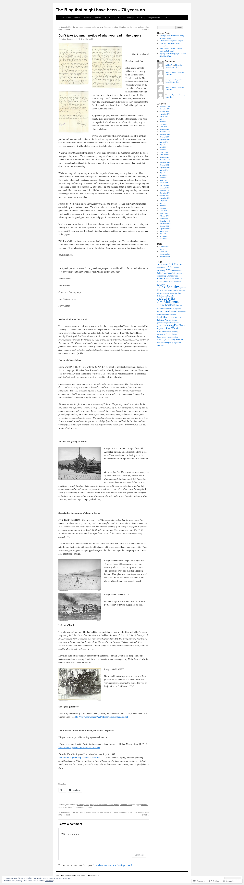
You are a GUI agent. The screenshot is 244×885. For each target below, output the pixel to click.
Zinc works (160, 345)
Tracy (167, 72)
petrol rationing (162, 323)
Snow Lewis (161, 337)
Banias (179, 270)
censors (181, 273)
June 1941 (163, 205)
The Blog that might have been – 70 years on (100, 10)
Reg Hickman (161, 329)
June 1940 (163, 236)
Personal (87, 17)
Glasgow (160, 293)
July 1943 (163, 144)
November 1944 (165, 109)
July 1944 (163, 119)
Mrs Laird (178, 317)
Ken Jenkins (167, 305)
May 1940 (163, 239)
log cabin (178, 308)
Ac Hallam (162, 264)
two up (171, 343)
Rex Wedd (172, 328)
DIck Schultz (168, 286)
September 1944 (165, 114)
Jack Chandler (166, 298)
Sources (77, 17)
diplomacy (182, 288)
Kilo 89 (179, 306)
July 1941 (163, 203)
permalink (88, 807)
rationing (169, 325)
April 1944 (163, 126)
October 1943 (164, 137)
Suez (168, 337)
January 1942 (164, 188)
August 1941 (164, 200)
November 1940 (165, 223)
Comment (139, 855)
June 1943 (163, 147)
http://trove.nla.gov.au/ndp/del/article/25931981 (79, 747)
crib (179, 281)
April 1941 (163, 211)
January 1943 (164, 157)
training (165, 342)
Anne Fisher (167, 267)
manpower (181, 311)
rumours (161, 331)
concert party (162, 281)
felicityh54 (89, 39)
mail (168, 311)
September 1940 (165, 228)
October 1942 (164, 165)
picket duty (170, 323)
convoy (176, 281)
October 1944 (164, 111)
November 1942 (165, 162)
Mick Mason (163, 317)
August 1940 (164, 231)
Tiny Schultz (177, 339)
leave (171, 308)
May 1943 (163, 149)
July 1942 (163, 172)
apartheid (176, 267)
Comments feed (165, 254)
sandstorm (168, 332)
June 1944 (163, 121)
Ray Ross (179, 325)
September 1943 (165, 139)
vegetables (177, 342)
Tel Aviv (168, 340)
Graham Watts (168, 293)
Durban (160, 290)
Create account (164, 246)
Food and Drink (100, 17)
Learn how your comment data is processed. (112, 865)
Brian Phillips (172, 273)
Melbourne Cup (162, 314)
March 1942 (164, 183)
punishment (160, 326)
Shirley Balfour (171, 334)
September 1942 (165, 167)
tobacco (159, 343)
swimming (174, 337)
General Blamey (179, 290)
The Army (141, 17)
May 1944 (163, 124)
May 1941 (163, 208)
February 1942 (164, 185)
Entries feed (163, 251)
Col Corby (181, 279)
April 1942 (163, 180)
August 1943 (164, 142)
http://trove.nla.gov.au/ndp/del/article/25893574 (79, 757)
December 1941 (165, 190)
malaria (174, 311)
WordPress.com (165, 256)
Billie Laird (162, 273)
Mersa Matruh (171, 314)
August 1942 (164, 170)
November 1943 (165, 134)
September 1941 (165, 198)
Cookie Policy (49, 880)
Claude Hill (173, 278)
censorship (161, 275)
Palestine (160, 320)
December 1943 (165, 132)
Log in (162, 249)
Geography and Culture (157, 17)
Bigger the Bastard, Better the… (173, 66)
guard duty (177, 293)
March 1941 (164, 213)
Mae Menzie (161, 312)
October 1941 (164, 195)
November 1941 (165, 193)
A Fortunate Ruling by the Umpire (171, 41)
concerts (170, 281)
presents (176, 323)
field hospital (168, 291)
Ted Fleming (161, 340)
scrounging (175, 332)
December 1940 (165, 221)
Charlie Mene (172, 275)
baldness (174, 270)
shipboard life (161, 334)
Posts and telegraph (126, 17)
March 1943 (164, 152)
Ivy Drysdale (169, 295)
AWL (168, 270)
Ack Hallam (176, 264)
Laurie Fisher (163, 308)
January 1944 (164, 129)
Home (61, 17)
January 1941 (164, 218)
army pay (161, 270)
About (68, 17)
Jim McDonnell (169, 301)
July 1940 (163, 233)
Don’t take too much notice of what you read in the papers (99, 35)
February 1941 (164, 216)
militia (172, 317)
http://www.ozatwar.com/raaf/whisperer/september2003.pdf (101, 716)
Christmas (162, 278)
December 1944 (165, 106)
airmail (159, 267)
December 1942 (165, 160)
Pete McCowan (171, 319)
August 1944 (164, 116)
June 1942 (163, 175)
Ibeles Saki (160, 296)
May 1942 (163, 177)
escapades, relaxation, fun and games (104, 804)
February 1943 (164, 154)
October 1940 (164, 226)
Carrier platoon (83, 804)
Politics (112, 17)
